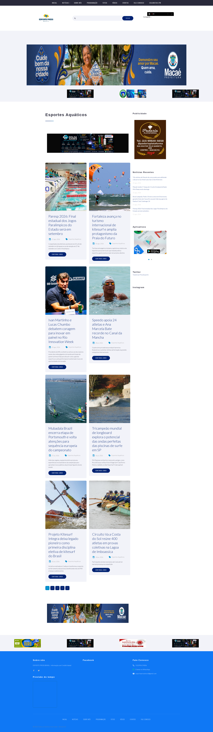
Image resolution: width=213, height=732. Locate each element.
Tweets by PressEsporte (141, 275)
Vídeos (114, 3)
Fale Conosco (139, 3)
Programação (92, 3)
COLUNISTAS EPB (155, 3)
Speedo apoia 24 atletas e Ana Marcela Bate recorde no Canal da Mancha (107, 328)
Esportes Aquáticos (75, 239)
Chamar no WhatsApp (142, 669)
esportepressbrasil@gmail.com (146, 673)
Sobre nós (78, 3)
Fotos (105, 3)
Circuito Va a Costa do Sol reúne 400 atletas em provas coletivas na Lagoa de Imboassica (106, 543)
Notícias (65, 3)
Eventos (126, 3)
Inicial (54, 3)
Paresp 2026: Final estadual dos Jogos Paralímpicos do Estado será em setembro (62, 225)
